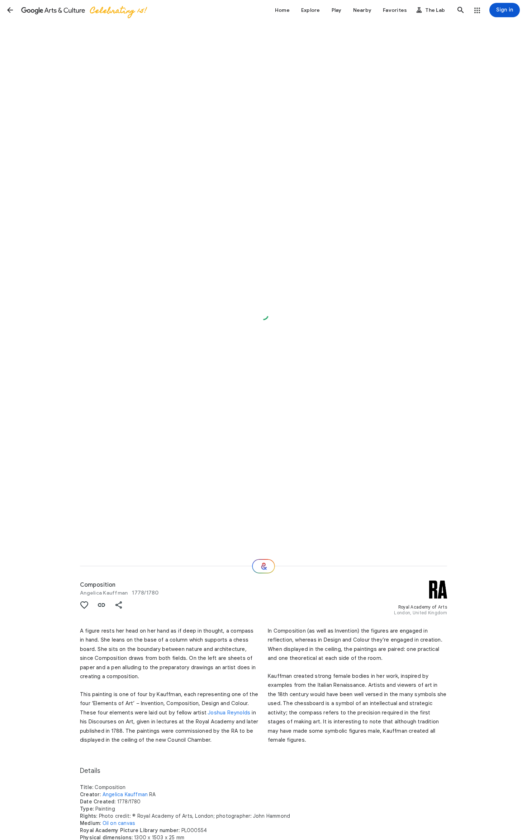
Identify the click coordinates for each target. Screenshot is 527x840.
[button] (10, 10)
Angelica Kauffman (104, 593)
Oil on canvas (119, 823)
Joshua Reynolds (229, 712)
